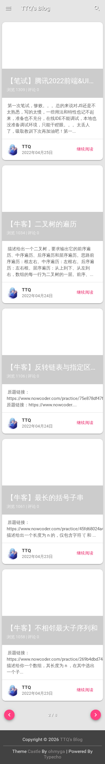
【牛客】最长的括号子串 (45, 498)
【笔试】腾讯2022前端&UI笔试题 (52, 81)
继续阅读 (85, 149)
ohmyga (56, 751)
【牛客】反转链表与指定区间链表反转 (52, 367)
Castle (34, 751)
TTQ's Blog (35, 8)
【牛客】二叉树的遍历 (42, 224)
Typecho (52, 757)
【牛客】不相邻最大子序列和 (52, 628)
